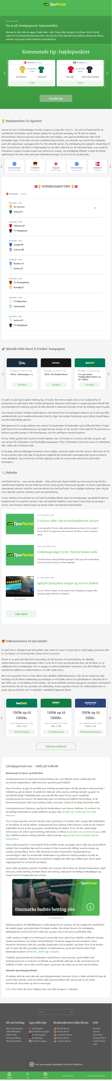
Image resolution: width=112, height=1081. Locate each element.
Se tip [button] (32, 82)
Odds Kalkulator (13, 1031)
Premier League (39, 1041)
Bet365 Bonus (63, 1028)
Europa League (38, 1034)
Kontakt (96, 1028)
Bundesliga (37, 1037)
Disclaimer (98, 1034)
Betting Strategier (14, 1028)
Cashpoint (54, 951)
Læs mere (21, 613)
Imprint (96, 1031)
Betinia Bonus (63, 1037)
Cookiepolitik (67, 1076)
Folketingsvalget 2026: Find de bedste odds (67, 552)
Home (9, 1077)
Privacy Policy (99, 1037)
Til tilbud (22, 384)
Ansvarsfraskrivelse (96, 1076)
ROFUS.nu (78, 1064)
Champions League (40, 1031)
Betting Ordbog (13, 1037)
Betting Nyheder (14, 1041)
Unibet (41, 951)
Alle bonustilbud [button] (56, 746)
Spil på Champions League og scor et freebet (67, 583)
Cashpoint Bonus (64, 1034)
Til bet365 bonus (21, 731)
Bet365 (33, 951)
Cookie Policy (99, 1041)
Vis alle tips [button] (56, 98)
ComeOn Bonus (64, 1041)
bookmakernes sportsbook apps (83, 831)
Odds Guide (11, 1034)
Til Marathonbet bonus (90, 731)
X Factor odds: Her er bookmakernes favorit (68, 521)
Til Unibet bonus (56, 731)
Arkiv (8, 988)
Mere (45, 1077)
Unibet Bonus (63, 1031)
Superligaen (37, 1028)
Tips (27, 1077)
